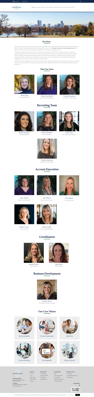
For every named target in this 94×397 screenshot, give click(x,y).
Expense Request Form (72, 375)
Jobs (55, 373)
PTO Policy (69, 373)
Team (31, 375)
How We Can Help (58, 375)
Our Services (43, 373)
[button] (16, 1)
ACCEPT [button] (77, 394)
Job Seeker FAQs (58, 381)
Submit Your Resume (59, 379)
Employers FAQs (44, 375)
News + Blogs (33, 379)
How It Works (57, 377)
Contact (32, 381)
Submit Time (69, 377)
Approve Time (44, 379)
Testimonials (32, 377)
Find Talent (43, 377)
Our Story (32, 373)
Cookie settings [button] (70, 394)
